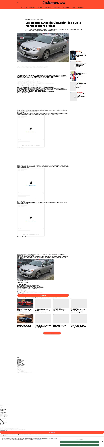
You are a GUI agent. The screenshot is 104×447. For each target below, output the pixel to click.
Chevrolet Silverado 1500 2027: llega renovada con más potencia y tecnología (42, 311)
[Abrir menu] (18, 3)
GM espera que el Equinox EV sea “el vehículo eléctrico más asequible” (30, 287)
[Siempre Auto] (54, 2)
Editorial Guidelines (21, 370)
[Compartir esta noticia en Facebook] (21, 68)
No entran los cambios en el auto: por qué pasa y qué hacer (81, 54)
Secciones (2, 410)
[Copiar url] (19, 71)
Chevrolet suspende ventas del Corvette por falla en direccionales (43, 326)
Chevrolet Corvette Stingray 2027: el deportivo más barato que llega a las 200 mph (25, 311)
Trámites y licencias (56, 7)
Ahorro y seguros (66, 7)
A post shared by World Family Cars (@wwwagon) (31, 145)
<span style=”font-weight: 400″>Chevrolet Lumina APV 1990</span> (30, 81)
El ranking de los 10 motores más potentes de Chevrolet (28, 285)
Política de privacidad (41, 297)
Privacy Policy (20, 371)
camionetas (28, 110)
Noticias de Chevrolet (40, 19)
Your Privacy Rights (79, 439)
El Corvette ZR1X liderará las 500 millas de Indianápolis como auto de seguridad (78, 311)
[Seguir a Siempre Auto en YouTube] (26, 354)
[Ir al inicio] (52, 337)
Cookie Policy (39, 439)
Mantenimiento (32, 7)
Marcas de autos (24, 7)
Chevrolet (28, 88)
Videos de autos (80, 7)
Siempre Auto (27, 19)
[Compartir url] (18, 74)
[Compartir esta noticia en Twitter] (24, 68)
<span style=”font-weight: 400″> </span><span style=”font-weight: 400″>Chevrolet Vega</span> (35, 83)
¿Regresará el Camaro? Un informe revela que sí (59, 326)
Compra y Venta (47, 7)
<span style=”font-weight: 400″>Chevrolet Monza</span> (28, 84)
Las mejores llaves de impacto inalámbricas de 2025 (81, 95)
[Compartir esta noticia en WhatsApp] (18, 68)
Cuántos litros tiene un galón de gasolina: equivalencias (81, 75)
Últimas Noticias (3, 409)
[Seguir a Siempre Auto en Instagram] (24, 354)
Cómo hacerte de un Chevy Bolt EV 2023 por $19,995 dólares (28, 288)
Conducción (40, 7)
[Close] (102, 442)
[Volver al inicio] (52, 376)
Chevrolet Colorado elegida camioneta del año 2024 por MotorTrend (30, 286)
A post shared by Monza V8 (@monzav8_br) (31, 234)
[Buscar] (1, 407)
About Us (19, 369)
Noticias (73, 7)
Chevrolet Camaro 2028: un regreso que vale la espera (24, 326)
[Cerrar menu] (1, 403)
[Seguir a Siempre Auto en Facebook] (18, 354)
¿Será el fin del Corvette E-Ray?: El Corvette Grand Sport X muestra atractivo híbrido (78, 326)
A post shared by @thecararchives (31, 198)
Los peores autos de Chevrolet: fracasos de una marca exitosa (29, 81)
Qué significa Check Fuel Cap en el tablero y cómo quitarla (81, 85)
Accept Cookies (79, 444)
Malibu (19, 256)
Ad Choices (19, 368)
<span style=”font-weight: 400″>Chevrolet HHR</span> (27, 82)
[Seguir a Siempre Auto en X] (21, 354)
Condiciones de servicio (56, 297)
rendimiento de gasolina (31, 257)
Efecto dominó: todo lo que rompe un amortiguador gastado (81, 64)
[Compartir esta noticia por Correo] (26, 68)
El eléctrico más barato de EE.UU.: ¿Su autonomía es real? (61, 310)
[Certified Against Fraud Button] (21, 373)
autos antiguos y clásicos (22, 290)
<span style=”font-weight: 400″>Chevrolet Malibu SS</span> (28, 85)
